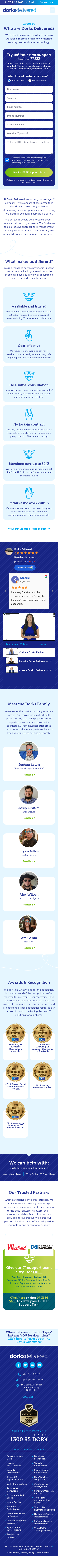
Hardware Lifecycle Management (43, 1515)
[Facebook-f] (18, 1365)
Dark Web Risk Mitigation (41, 1478)
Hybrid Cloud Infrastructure (14, 1528)
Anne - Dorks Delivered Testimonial (32, 670)
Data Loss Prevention (40, 1457)
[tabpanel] (29, 627)
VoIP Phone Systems (17, 1484)
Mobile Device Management (41, 1485)
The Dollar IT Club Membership (38, 1174)
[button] (6, 1235)
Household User (39, 80)
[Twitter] (25, 1365)
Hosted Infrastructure (14, 1464)
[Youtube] (40, 1365)
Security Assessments (13, 1471)
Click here (17, 1297)
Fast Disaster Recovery (13, 1535)
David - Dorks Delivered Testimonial (32, 661)
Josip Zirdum (29, 808)
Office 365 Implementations (15, 1478)
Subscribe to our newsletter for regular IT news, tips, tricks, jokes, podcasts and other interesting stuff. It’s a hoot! (30, 160)
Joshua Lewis (29, 765)
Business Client (18, 80)
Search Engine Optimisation (41, 1471)
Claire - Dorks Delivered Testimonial (32, 652)
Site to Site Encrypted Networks (44, 1508)
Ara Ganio (29, 938)
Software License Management (43, 1522)
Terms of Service (43, 1553)
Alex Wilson (29, 895)
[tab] (29, 652)
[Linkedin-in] (32, 1365)
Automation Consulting (13, 1489)
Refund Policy (13, 1553)
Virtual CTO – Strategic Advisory (43, 1529)
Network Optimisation (13, 1507)
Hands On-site (14, 1502)
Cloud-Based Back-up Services (16, 1514)
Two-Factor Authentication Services (42, 1500)
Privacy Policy (27, 1553)
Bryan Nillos (29, 851)
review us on (23, 567)
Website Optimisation (40, 1464)
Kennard (25, 577)
